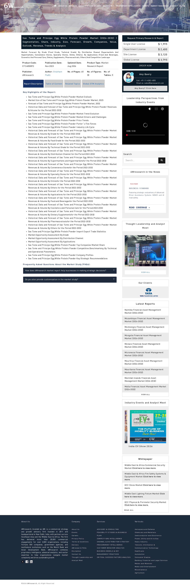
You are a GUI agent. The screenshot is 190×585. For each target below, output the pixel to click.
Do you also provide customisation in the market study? (51, 280)
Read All (129, 510)
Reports (73, 6)
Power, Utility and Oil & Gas (147, 539)
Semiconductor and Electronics (148, 535)
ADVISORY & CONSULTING (108, 529)
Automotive (140, 554)
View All (145, 272)
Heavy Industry (141, 542)
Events (145, 6)
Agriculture (140, 573)
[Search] (161, 160)
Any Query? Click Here (145, 88)
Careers (75, 535)
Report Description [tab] (33, 84)
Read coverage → (138, 207)
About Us (62, 6)
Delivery (75, 545)
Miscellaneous (141, 570)
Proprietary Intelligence (128, 6)
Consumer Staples (143, 557)
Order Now (145, 66)
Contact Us (175, 6)
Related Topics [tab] (72, 84)
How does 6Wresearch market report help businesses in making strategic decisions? (65, 271)
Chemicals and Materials (145, 532)
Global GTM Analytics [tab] (93, 84)
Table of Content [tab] (54, 84)
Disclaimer (76, 551)
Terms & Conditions (80, 542)
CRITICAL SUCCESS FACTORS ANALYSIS (114, 557)
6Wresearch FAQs (79, 548)
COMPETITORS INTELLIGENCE (109, 539)
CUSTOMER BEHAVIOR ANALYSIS (110, 548)
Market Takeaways (159, 6)
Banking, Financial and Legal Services (151, 560)
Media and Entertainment (145, 567)
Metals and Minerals (143, 563)
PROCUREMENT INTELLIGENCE (110, 545)
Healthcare (139, 551)
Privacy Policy (78, 539)
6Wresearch (32, 583)
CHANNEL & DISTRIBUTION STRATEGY (113, 542)
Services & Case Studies (89, 6)
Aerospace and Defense (145, 529)
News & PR (108, 6)
